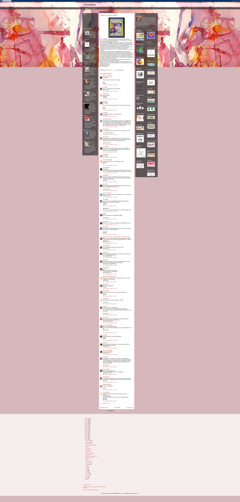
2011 (86, 479)
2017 (86, 432)
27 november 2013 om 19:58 (110, 332)
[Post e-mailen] (115, 69)
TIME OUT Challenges (89, 103)
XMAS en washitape (89, 453)
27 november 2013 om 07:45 (110, 116)
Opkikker (87, 459)
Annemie (105, 129)
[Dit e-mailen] (117, 70)
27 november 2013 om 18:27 (110, 314)
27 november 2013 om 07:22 (110, 110)
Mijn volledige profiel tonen (141, 26)
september (88, 462)
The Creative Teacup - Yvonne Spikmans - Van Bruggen (115, 236)
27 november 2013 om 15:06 (110, 234)
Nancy (104, 101)
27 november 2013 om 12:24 (110, 219)
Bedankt (87, 446)
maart (87, 472)
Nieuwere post (104, 407)
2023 (86, 423)
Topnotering (93, 8)
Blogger (136, 493)
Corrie (104, 252)
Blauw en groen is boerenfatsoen (90, 489)
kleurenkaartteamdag (104, 40)
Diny (104, 306)
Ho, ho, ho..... (92, 67)
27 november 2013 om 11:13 (109, 205)
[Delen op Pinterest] (122, 70)
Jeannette (105, 376)
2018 (86, 431)
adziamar (105, 221)
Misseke (104, 226)
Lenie (104, 87)
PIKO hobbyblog (106, 159)
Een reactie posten (106, 403)
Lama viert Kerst (87, 484)
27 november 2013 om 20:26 (110, 347)
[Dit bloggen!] (119, 70)
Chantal (104, 199)
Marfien (104, 175)
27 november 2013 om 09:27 (110, 157)
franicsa (104, 93)
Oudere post (129, 407)
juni (87, 467)
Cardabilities (115, 49)
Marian (104, 284)
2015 (86, 435)
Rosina (104, 184)
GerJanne (105, 392)
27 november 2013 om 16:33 (110, 257)
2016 (86, 434)
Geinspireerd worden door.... (91, 456)
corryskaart (105, 245)
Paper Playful (87, 41)
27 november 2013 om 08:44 (110, 134)
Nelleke (144, 16)
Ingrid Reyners (106, 119)
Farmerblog (89, 4)
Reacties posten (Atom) (120, 410)
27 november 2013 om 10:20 (110, 172)
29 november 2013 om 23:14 (110, 400)
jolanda (104, 154)
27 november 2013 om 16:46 (110, 265)
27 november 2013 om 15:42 (110, 243)
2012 (86, 477)
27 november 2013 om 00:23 (110, 84)
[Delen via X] (120, 70)
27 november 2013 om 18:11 (109, 296)
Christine (105, 290)
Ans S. (104, 298)
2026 (86, 418)
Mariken (104, 259)
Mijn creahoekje (88, 54)
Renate (104, 356)
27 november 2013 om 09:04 (110, 144)
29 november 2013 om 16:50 (110, 389)
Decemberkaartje (89, 443)
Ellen (104, 342)
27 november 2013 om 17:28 (110, 288)
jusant (122, 493)
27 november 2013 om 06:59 (110, 91)
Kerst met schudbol (93, 55)
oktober (87, 461)
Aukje (104, 334)
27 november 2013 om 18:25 (110, 303)
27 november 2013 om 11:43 (109, 211)
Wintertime (87, 448)
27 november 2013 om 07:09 (110, 99)
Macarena (105, 369)
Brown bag (87, 451)
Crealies (86, 115)
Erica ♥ (104, 317)
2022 (86, 424)
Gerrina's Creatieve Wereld (90, 78)
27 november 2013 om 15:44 (110, 249)
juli (86, 466)
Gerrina (104, 146)
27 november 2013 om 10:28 (110, 190)
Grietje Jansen (106, 384)
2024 (86, 421)
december (88, 440)
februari (87, 473)
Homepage (86, 8)
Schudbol (91, 131)
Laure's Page (87, 91)
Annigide (86, 30)
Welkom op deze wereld (90, 445)
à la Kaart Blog (87, 66)
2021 (86, 426)
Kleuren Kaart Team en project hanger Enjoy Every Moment (94, 487)
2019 (86, 429)
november (88, 442)
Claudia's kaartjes (107, 75)
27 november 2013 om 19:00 (110, 322)
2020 (86, 428)
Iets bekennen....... (89, 449)
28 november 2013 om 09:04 (110, 374)
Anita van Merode (107, 350)
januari (87, 475)
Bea (103, 213)
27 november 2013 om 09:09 (110, 152)
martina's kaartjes (107, 324)
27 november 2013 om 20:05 (110, 340)
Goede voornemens (89, 457)
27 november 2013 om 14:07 (110, 224)
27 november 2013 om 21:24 (110, 366)
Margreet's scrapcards (89, 130)
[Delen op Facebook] (121, 70)
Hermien (104, 136)
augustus (88, 464)
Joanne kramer (106, 192)
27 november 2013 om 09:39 (110, 165)
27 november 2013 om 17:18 (109, 281)
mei (86, 469)
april (87, 470)
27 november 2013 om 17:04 (110, 274)
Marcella (105, 267)
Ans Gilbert (105, 167)
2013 (86, 439)
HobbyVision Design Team (90, 141)
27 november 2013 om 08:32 (110, 126)
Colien (104, 112)
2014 (86, 437)
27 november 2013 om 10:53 (110, 197)
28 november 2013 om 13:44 (110, 382)
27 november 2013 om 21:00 (110, 354)
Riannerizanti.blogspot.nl (108, 276)
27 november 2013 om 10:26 (110, 181)
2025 (86, 420)
